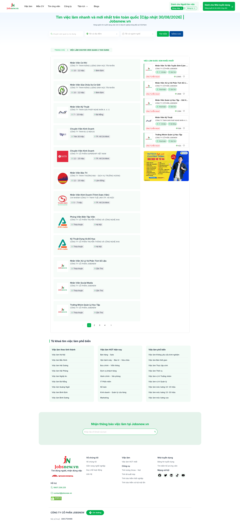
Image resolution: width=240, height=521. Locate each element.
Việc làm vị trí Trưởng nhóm (159, 376)
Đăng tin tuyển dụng (166, 462)
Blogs (96, 6)
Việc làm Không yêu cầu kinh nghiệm (163, 355)
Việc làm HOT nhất (129, 462)
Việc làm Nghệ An (59, 376)
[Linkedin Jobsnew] (171, 475)
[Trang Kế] (111, 325)
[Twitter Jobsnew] (165, 475)
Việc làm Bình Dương (60, 398)
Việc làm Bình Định (60, 392)
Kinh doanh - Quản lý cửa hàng (113, 392)
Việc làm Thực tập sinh (158, 365)
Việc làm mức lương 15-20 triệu (161, 392)
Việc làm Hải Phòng (60, 371)
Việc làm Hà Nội (58, 355)
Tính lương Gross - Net (131, 470)
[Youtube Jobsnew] (183, 475)
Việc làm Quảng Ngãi (61, 387)
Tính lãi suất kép (128, 474)
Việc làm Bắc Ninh (59, 360)
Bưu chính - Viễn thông (110, 365)
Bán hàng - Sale (107, 355)
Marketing (104, 398)
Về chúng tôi (91, 462)
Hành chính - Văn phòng (110, 376)
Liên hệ (89, 474)
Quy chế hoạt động (94, 470)
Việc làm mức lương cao (158, 398)
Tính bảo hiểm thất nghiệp (132, 478)
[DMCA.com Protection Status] (56, 498)
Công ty (68, 6)
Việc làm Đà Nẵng (59, 381)
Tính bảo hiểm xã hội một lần (133, 482)
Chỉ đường (96, 512)
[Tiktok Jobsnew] (177, 475)
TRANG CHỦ (59, 50)
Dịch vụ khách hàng (108, 371)
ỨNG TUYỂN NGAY (153, 77)
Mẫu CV (40, 6)
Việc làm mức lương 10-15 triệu (161, 387)
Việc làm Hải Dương (60, 365)
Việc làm (28, 6)
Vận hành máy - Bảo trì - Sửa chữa (114, 360)
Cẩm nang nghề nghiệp (95, 466)
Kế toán (103, 387)
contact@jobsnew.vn (63, 493)
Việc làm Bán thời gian (157, 360)
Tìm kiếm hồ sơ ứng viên (167, 466)
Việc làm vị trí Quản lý (157, 381)
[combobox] (102, 34)
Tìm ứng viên (54, 6)
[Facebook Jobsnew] (160, 475)
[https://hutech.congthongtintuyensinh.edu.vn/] (166, 166)
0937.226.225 (60, 487)
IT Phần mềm (105, 381)
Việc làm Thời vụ (155, 371)
